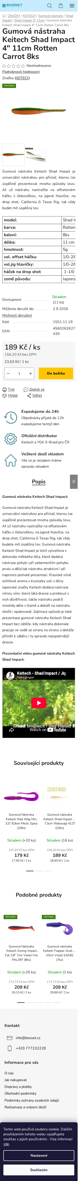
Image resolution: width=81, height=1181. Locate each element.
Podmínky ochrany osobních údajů (31, 1100)
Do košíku (56, 373)
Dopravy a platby (18, 1086)
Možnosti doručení (17, 315)
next (72, 801)
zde (6, 1144)
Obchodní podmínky (20, 1093)
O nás (9, 1073)
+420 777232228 (31, 1048)
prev (4, 801)
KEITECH (22, 78)
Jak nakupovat (15, 1080)
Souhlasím (38, 1170)
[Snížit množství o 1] (8, 373)
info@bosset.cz (28, 1037)
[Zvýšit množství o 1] (30, 373)
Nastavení (39, 1155)
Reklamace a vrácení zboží (25, 1107)
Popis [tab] (39, 481)
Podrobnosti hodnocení (21, 71)
